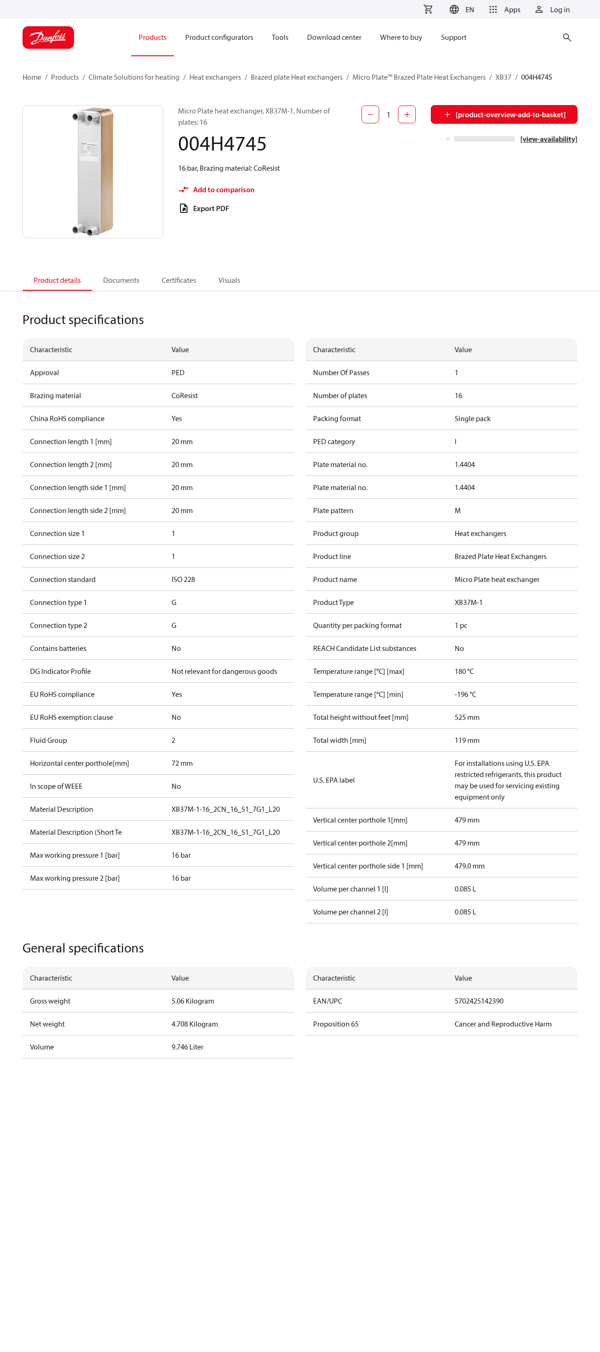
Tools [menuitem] (280, 37)
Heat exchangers (215, 77)
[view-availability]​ (549, 139)
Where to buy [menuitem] (401, 37)
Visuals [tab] (229, 280)
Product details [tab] (57, 280)
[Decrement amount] (370, 114)
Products (65, 77)
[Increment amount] (407, 114)
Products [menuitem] (152, 37)
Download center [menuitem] (334, 37)
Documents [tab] (121, 280)
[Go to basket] (427, 9)
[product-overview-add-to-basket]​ (511, 114)
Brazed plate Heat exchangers (297, 77)
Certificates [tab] (179, 280)
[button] (460, 9)
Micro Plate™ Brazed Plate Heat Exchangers (419, 77)
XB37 (503, 77)
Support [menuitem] (453, 37)
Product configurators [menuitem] (219, 37)
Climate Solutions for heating (134, 77)
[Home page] (48, 37)
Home (31, 77)
